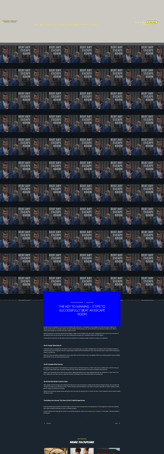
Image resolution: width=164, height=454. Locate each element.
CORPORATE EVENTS (73, 24)
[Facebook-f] (138, 22)
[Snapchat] (143, 22)
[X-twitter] (141, 22)
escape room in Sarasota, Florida (96, 411)
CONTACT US (84, 24)
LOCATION (49, 24)
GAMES (42, 24)
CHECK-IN (94, 24)
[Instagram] (136, 22)
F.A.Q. (55, 24)
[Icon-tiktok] (145, 22)
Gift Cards (62, 24)
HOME (36, 24)
